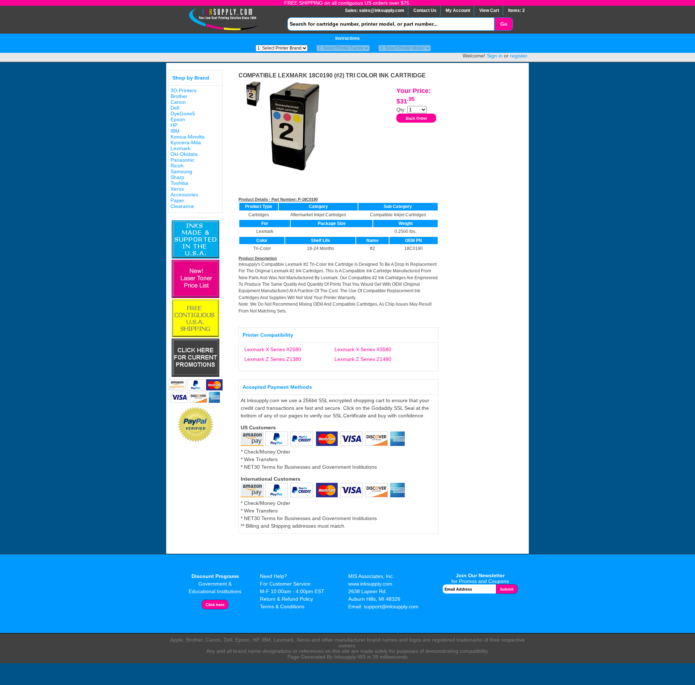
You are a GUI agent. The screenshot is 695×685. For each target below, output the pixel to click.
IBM (175, 131)
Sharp (177, 177)
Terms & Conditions (282, 606)
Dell (174, 108)
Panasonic (182, 160)
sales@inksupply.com (381, 10)
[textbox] (390, 24)
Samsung (181, 171)
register (518, 56)
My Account (458, 10)
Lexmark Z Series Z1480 (362, 359)
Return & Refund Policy (286, 599)
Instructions (347, 38)
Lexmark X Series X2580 (272, 349)
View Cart (489, 10)
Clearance (182, 206)
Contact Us (425, 10)
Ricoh (177, 166)
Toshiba (179, 183)
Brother (179, 96)
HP (173, 125)
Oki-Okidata (184, 154)
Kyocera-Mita (185, 142)
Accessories (184, 194)
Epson (177, 119)
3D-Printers (183, 90)
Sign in (494, 56)
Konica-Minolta (187, 137)
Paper (177, 200)
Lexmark (180, 148)
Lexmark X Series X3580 (362, 349)
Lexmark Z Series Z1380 (272, 359)
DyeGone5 (182, 113)
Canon (178, 102)
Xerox (177, 189)
